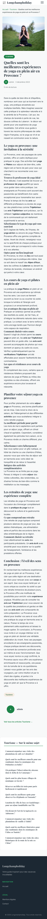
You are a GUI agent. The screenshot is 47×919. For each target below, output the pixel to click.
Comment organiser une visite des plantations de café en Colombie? (19, 752)
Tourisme (13, 9)
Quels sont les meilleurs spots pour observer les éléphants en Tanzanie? (20, 795)
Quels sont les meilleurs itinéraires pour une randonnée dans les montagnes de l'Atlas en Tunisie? (22, 830)
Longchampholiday (17, 2)
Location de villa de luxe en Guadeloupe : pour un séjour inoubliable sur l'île (22, 803)
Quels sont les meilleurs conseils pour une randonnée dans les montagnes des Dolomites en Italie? (23, 762)
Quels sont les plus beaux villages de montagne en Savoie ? (20, 779)
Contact (5, 904)
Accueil (5, 9)
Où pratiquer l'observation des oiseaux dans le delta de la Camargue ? (21, 771)
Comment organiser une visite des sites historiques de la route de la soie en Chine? (22, 840)
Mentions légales (9, 899)
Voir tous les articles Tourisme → (18, 722)
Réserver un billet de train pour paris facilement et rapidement (21, 787)
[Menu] (42, 2)
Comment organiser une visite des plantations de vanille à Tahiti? (19, 820)
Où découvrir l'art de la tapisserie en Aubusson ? (20, 812)
